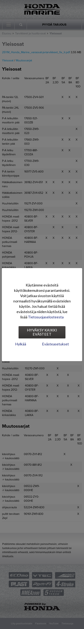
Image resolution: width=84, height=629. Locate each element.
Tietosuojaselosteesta (46, 317)
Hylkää (20, 344)
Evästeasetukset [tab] (55, 344)
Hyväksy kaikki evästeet (42, 332)
